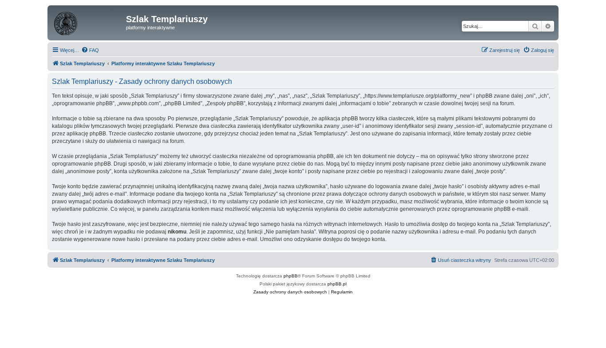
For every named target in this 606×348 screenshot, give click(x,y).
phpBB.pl (336, 283)
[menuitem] (90, 50)
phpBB (290, 275)
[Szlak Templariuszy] (88, 22)
